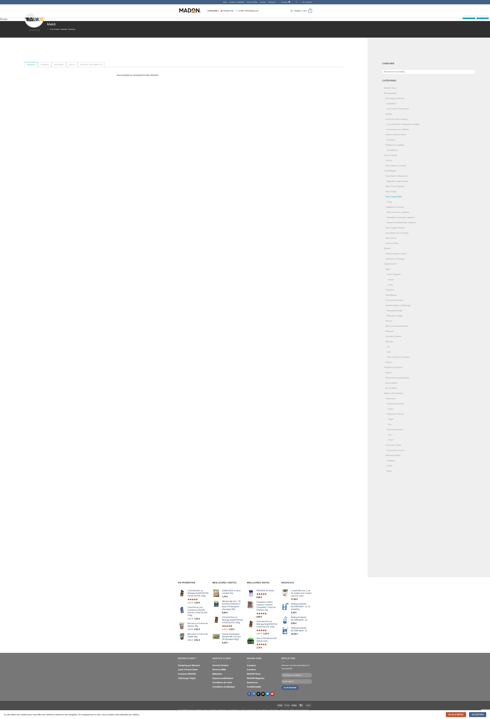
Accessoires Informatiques (398, 109)
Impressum (252, 682)
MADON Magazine (255, 678)
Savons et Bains (392, 243)
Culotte (390, 466)
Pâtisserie (389, 331)
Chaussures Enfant (395, 429)
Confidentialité (254, 687)
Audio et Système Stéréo (395, 134)
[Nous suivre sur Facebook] (249, 694)
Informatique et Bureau (394, 98)
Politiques (59, 65)
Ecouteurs (391, 140)
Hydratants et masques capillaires (401, 217)
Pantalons (391, 460)
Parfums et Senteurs (393, 367)
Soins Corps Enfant (393, 197)
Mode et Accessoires (393, 393)
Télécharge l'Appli (186, 678)
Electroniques (390, 93)
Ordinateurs (391, 103)
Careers (213, 710)
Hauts (389, 471)
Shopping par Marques (189, 665)
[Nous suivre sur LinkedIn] (268, 694)
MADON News (254, 674)
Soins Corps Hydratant (394, 186)
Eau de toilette (391, 388)
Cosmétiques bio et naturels (397, 233)
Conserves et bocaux (394, 300)
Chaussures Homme (395, 404)
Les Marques (234, 710)
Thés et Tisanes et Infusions (398, 357)
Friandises (389, 290)
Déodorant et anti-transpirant (397, 378)
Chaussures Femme (395, 414)
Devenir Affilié (252, 2)
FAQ (205, 710)
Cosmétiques (390, 171)
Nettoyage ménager (395, 316)
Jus (388, 347)
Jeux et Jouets (390, 155)
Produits (31, 65)
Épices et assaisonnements (396, 326)
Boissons (389, 341)
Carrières (251, 670)
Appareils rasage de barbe (397, 181)
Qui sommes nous (186, 710)
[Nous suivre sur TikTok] (258, 694)
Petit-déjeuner (391, 295)
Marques (222, 710)
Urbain (390, 409)
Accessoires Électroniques (396, 119)
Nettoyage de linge (394, 310)
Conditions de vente (222, 682)
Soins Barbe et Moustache (396, 176)
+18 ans (388, 160)
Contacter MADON (187, 674)
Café (389, 352)
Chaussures (390, 398)
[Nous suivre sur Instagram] (254, 694)
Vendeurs (273, 710)
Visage (391, 279)
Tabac (387, 269)
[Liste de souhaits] (296, 2)
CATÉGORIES (213, 11)
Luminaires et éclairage (395, 259)
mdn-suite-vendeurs (299, 710)
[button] (307, 2)
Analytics (284, 710)
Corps (389, 202)
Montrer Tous (390, 88)
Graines (388, 362)
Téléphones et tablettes (395, 145)
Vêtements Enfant (392, 455)
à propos (45, 65)
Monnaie (272, 2)
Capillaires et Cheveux (394, 207)
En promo (251, 710)
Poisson (388, 321)
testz (243, 710)
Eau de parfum (391, 383)
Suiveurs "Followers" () (91, 65)
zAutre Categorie (394, 274)
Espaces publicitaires (222, 678)
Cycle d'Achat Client (188, 670)
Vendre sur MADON (236, 2)
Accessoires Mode (393, 445)
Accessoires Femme (395, 450)
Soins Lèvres (390, 238)
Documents (262, 710)
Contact (263, 2)
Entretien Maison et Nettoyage (398, 305)
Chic (390, 424)
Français (284, 2)
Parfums (389, 373)
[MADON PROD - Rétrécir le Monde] (191, 11)
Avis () (72, 65)
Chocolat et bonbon (393, 336)
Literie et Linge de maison (396, 253)
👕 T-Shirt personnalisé (247, 11)
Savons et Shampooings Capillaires (401, 222)
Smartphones (392, 150)
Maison (387, 248)
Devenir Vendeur (220, 665)
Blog (225, 2)
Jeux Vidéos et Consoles (395, 166)
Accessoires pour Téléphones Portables (403, 124)
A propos (251, 665)
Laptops (388, 114)
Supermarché (390, 264)
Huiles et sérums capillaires (398, 212)
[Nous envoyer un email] (263, 694)
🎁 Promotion (227, 11)
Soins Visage (390, 191)
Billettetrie (217, 674)
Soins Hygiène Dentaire (395, 228)
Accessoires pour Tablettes (398, 129)
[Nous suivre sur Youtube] (272, 694)
